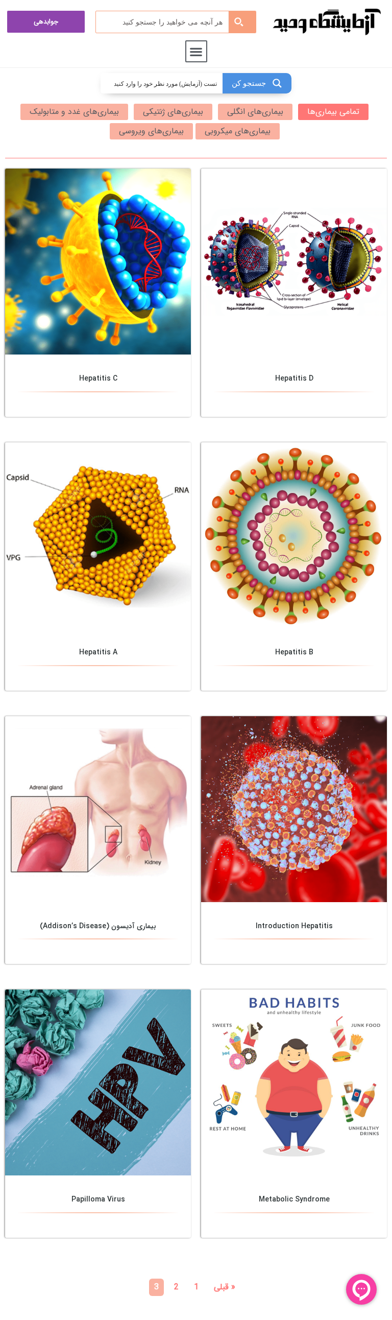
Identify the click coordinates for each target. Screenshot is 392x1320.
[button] (196, 51)
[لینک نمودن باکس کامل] (294, 293)
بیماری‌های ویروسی (151, 131)
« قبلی (224, 1287)
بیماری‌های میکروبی (238, 131)
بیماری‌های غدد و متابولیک (74, 111)
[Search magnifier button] (242, 22)
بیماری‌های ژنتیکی (173, 111)
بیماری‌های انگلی (255, 111)
